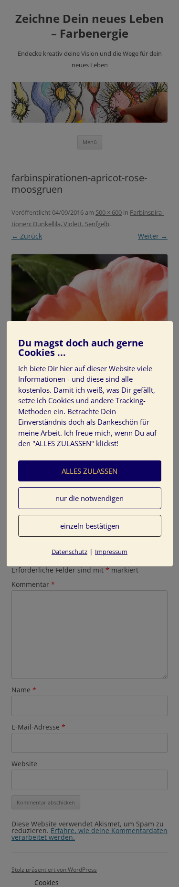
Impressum (111, 551)
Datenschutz (69, 551)
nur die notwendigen (89, 498)
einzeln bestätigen (89, 526)
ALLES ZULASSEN (89, 471)
